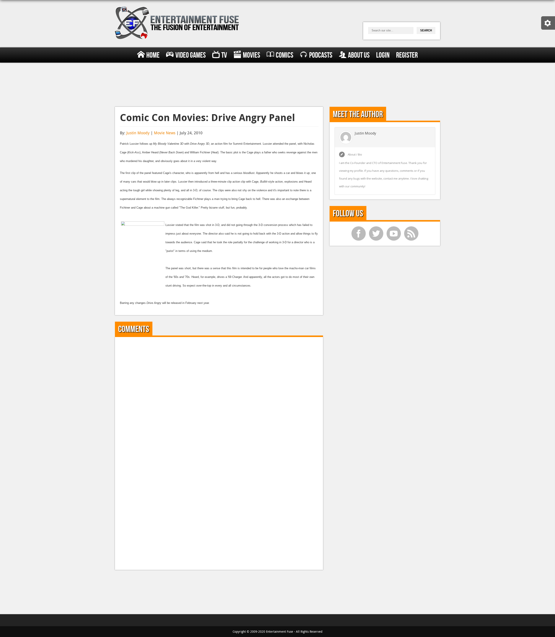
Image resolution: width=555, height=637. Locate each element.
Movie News (164, 132)
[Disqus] (219, 396)
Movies (251, 55)
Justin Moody (138, 132)
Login (383, 55)
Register (407, 55)
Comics (284, 55)
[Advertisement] (277, 83)
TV (224, 55)
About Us (359, 55)
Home (153, 55)
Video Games (190, 55)
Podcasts (320, 55)
